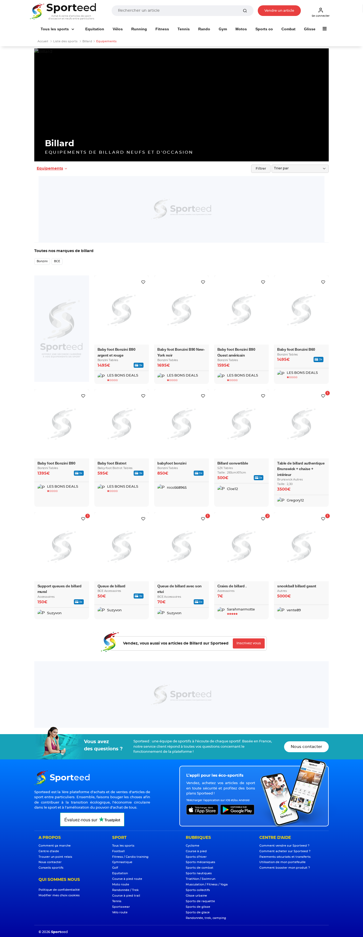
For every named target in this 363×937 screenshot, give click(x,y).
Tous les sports (55, 29)
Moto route (120, 884)
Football (118, 851)
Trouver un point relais (55, 856)
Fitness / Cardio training (130, 856)
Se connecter (321, 16)
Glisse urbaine (196, 895)
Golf (115, 867)
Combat (288, 29)
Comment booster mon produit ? (284, 867)
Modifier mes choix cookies (59, 895)
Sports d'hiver (196, 856)
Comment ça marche (55, 845)
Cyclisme (192, 845)
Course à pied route (127, 878)
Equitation (94, 29)
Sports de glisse (198, 906)
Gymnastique (122, 862)
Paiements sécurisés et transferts (285, 856)
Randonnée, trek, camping (206, 918)
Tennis (184, 29)
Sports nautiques (199, 873)
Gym (223, 29)
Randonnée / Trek (125, 890)
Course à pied (196, 851)
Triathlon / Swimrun (200, 878)
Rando (204, 29)
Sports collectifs (198, 890)
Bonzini (42, 261)
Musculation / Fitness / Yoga (207, 884)
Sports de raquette (200, 901)
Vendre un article (279, 10)
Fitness (162, 29)
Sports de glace (198, 912)
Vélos (118, 29)
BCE (57, 261)
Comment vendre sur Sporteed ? (284, 845)
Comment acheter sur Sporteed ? (284, 851)
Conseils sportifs (51, 867)
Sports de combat (199, 867)
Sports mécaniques (200, 862)
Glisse (309, 29)
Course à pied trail (126, 895)
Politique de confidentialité (59, 889)
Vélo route (120, 912)
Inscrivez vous (249, 643)
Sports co (264, 29)
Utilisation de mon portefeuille (282, 862)
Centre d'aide (49, 851)
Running (139, 29)
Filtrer (261, 168)
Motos (241, 29)
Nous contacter (306, 747)
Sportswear (121, 906)
